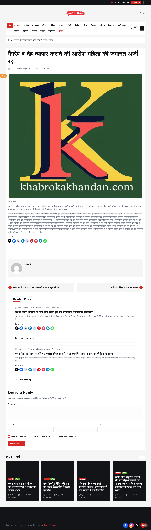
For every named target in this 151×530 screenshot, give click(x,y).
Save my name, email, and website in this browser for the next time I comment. (43, 437)
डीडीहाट (77, 25)
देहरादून (93, 25)
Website (102, 425)
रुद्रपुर (42, 31)
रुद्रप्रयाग (51, 31)
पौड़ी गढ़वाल (122, 25)
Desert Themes (50, 525)
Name (11, 425)
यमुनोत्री (25, 31)
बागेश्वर (16, 31)
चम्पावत (61, 25)
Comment (12, 404)
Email (56, 425)
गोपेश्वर (53, 25)
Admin (13, 69)
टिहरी (69, 25)
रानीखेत (34, 31)
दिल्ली (86, 25)
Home (9, 40)
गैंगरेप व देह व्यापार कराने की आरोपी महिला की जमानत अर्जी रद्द (33, 40)
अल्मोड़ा (26, 25)
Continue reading (23, 338)
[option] (22, 481)
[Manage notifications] (146, 525)
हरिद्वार (61, 31)
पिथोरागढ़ (111, 25)
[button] (3, 76)
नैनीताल (102, 25)
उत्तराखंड (17, 25)
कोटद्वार (44, 25)
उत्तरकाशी (35, 25)
